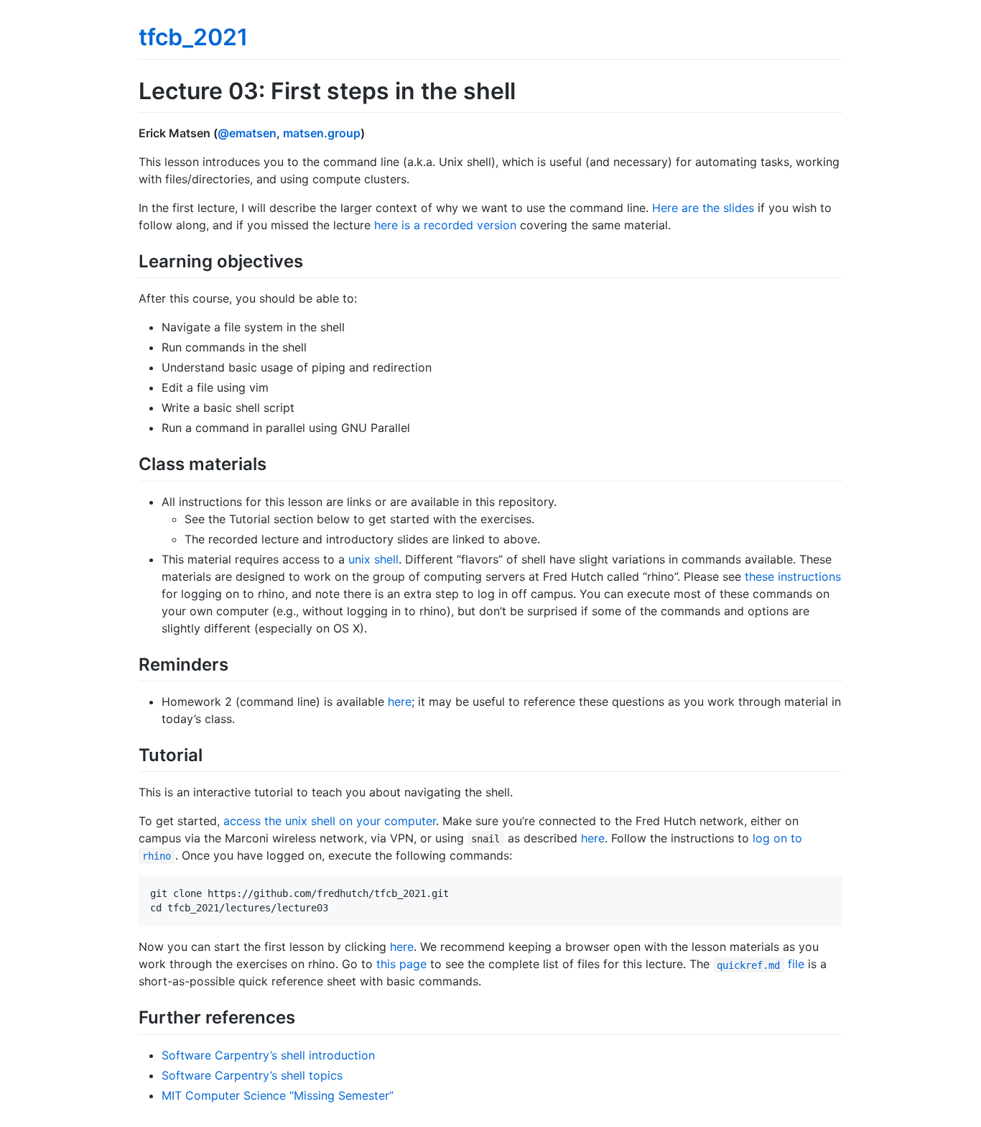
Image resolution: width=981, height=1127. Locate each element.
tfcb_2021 (193, 37)
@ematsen (247, 133)
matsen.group (322, 133)
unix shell (373, 559)
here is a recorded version (445, 225)
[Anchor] (311, 260)
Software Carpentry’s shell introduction (268, 1055)
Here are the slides (703, 208)
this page (401, 964)
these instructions (793, 576)
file (760, 964)
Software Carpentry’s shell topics (252, 1075)
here (400, 701)
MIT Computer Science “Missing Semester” (278, 1095)
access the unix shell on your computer (329, 821)
